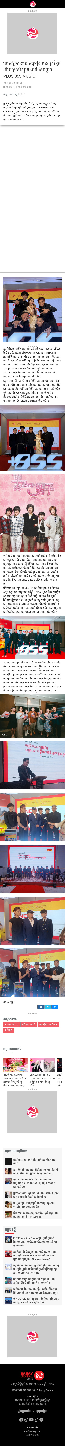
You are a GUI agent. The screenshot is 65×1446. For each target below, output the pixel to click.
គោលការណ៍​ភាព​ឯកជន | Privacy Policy (32, 1390)
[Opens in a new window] (21, 1420)
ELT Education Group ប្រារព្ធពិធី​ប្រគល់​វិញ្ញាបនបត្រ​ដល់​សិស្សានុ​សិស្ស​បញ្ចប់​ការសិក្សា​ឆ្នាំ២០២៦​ (35, 1242)
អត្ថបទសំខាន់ (11, 1024)
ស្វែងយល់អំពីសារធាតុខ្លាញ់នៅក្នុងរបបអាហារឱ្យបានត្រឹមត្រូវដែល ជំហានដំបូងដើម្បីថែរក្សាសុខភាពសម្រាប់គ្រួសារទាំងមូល (36, 1269)
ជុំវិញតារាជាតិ (28, 1024)
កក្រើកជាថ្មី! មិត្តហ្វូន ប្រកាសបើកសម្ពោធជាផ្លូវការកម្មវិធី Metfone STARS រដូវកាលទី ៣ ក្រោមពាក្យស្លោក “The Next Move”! (35, 1255)
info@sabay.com (32, 1431)
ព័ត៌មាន (8, 1030)
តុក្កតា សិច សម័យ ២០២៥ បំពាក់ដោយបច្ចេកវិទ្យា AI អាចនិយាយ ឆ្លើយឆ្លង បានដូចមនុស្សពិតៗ (34, 1183)
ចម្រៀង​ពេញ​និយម (48, 1024)
